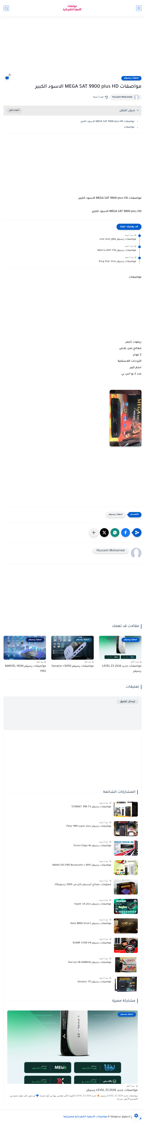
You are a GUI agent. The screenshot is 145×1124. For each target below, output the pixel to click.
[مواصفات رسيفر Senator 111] (126, 984)
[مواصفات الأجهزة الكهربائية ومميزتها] (72, 8)
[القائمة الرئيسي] (138, 8)
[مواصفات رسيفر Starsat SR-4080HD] (126, 964)
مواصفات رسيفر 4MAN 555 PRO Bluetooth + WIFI (81, 865)
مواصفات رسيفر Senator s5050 (72, 666)
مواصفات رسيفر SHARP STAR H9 (91, 943)
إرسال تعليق (127, 701)
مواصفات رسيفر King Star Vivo (117, 261)
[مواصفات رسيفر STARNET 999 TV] (126, 809)
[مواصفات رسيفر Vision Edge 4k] (126, 848)
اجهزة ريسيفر (131, 78)
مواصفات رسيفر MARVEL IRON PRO (25, 669)
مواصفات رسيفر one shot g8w (118, 239)
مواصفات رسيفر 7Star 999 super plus (88, 826)
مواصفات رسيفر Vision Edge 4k (92, 845)
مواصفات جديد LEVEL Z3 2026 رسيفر (121, 669)
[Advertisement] (72, 48)
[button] (125, 532)
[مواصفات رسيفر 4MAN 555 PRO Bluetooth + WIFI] (126, 867)
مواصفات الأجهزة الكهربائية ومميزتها (85, 1117)
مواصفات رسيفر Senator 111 (94, 982)
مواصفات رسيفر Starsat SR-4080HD (89, 962)
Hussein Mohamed (122, 97)
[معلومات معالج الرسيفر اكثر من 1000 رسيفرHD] (126, 886)
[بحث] (6, 8)
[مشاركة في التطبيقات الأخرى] (93, 532)
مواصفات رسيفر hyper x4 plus (92, 904)
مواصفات (129, 127)
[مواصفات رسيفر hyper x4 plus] (126, 906)
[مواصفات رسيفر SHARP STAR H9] (126, 945)
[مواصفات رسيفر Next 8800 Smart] (126, 925)
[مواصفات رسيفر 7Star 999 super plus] (126, 828)
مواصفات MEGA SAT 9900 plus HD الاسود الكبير (108, 121)
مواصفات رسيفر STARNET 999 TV (91, 807)
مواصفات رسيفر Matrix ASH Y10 (116, 250)
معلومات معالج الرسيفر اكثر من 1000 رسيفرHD (83, 884)
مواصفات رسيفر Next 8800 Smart (90, 923)
